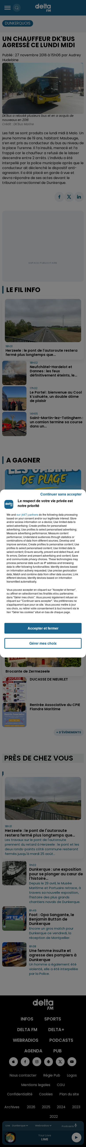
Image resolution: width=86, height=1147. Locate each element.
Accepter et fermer (43, 628)
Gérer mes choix (43, 643)
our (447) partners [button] (27, 514)
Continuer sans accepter (61, 494)
